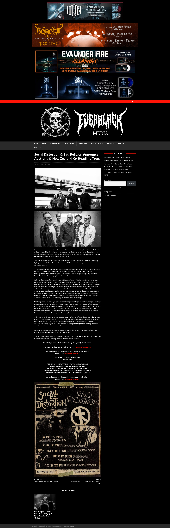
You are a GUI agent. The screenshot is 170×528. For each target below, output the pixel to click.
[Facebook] (132, 101)
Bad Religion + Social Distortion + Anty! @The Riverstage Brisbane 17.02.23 (43, 515)
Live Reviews (69, 143)
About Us (110, 143)
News (44, 143)
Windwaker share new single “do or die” (116, 169)
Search (131, 183)
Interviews (83, 143)
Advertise (37, 148)
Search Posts (108, 180)
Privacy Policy (108, 192)
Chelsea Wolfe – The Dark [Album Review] (117, 157)
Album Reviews (55, 143)
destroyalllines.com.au (72, 353)
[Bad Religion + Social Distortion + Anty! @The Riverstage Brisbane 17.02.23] (44, 502)
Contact (121, 143)
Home (36, 143)
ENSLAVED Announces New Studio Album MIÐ (118, 161)
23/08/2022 (40, 164)
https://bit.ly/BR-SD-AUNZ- (84, 347)
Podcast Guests (97, 143)
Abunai (72, 526)
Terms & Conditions (110, 195)
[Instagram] (136, 101)
